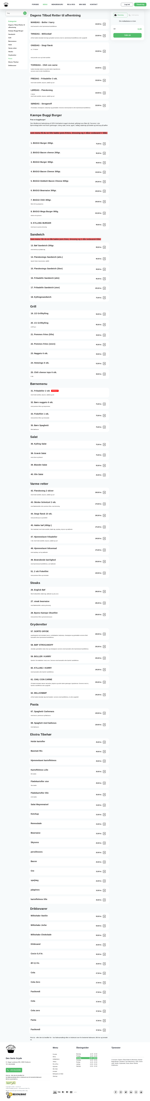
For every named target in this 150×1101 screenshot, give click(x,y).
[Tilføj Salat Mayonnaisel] (104, 805)
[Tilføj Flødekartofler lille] (104, 794)
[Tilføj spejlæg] (104, 881)
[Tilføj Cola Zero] (104, 982)
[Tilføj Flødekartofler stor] (104, 783)
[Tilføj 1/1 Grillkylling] (104, 324)
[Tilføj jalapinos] (104, 890)
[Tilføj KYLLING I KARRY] (104, 669)
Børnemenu (12, 41)
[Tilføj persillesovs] (104, 852)
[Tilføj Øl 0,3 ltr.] (104, 963)
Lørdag (86, 1064)
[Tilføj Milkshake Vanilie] (104, 916)
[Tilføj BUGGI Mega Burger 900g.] (104, 213)
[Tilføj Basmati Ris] (104, 751)
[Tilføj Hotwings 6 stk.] (104, 363)
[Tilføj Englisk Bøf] (104, 591)
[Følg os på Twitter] (126, 1092)
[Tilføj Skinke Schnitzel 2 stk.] (104, 504)
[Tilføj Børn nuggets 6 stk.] (104, 404)
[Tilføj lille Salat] (104, 475)
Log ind (127, 4)
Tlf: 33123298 (10, 1064)
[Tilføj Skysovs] (104, 843)
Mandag (86, 1054)
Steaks (10, 51)
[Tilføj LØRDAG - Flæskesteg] (104, 93)
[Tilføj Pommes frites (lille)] (104, 335)
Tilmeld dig (140, 4)
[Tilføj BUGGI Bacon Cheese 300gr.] (104, 172)
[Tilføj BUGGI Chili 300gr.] (104, 201)
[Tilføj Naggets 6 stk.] (104, 354)
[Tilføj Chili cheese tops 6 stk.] (104, 374)
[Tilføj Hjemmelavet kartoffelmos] (104, 761)
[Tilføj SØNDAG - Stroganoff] (104, 105)
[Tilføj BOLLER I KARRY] (104, 658)
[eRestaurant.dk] (16, 1095)
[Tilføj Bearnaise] (104, 833)
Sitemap (55, 1076)
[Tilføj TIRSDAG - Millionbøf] (104, 35)
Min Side (82, 4)
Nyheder (55, 1066)
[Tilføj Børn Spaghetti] (104, 427)
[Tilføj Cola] (104, 973)
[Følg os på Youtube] (141, 1092)
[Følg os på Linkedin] (131, 1092)
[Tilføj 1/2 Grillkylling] (104, 314)
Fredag (86, 1062)
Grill (9, 38)
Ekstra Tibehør (13, 62)
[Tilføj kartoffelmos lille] (104, 900)
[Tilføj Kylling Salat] (104, 444)
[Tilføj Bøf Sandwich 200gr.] (104, 247)
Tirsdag (86, 1056)
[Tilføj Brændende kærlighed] (104, 561)
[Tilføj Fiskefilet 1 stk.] (104, 415)
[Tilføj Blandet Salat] (104, 465)
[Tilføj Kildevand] (104, 944)
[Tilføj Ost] (104, 871)
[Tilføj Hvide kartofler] (104, 742)
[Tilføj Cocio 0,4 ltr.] (104, 954)
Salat (10, 44)
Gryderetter (12, 55)
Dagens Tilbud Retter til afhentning (16, 26)
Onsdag (87, 1058)
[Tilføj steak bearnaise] (104, 603)
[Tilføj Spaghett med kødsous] (104, 724)
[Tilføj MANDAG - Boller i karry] (104, 24)
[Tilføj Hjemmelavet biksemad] (104, 550)
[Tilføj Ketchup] (104, 814)
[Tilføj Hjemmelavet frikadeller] (104, 538)
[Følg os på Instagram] (121, 1092)
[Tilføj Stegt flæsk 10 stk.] (104, 515)
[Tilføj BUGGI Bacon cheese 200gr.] (104, 153)
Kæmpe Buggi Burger (15, 31)
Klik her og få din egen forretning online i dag (17, 1090)
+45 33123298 (15, 1070)
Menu (45, 4)
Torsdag (86, 1060)
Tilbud (54, 1061)
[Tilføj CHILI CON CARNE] (104, 682)
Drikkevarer (12, 65)
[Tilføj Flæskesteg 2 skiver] (104, 492)
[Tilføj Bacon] (104, 862)
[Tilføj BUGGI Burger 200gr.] (104, 143)
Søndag (86, 1066)
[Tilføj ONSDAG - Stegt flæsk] (104, 51)
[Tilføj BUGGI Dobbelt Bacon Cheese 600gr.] (104, 181)
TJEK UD (127, 35)
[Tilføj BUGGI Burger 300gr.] (104, 162)
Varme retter (12, 48)
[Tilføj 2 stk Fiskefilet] (104, 573)
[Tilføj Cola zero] (104, 1011)
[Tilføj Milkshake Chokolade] (104, 935)
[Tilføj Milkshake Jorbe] (104, 926)
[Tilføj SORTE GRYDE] (104, 634)
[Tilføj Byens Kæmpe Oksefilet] (104, 614)
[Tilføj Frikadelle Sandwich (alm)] (104, 278)
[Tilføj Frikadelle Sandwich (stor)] (104, 288)
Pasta (10, 58)
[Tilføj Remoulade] (104, 824)
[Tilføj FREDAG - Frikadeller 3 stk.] (104, 80)
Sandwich (11, 34)
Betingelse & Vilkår (58, 1074)
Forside (35, 4)
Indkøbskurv (57, 4)
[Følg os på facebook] (116, 1092)
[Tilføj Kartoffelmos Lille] (104, 771)
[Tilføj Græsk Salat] (104, 455)
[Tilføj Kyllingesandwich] (104, 297)
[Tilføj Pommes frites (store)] (104, 344)
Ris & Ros (71, 4)
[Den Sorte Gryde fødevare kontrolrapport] (11, 1083)
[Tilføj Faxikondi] (104, 992)
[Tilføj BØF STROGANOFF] (104, 646)
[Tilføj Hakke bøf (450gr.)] (104, 527)
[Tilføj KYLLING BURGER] (104, 224)
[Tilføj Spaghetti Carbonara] (104, 713)
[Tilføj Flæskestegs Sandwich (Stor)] (104, 269)
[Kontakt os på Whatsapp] (136, 1092)
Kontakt (93, 4)
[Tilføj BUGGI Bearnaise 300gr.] (104, 191)
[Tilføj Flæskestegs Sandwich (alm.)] (104, 258)
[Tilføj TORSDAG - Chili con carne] (104, 68)
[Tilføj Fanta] (104, 1020)
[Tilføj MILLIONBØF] (104, 694)
